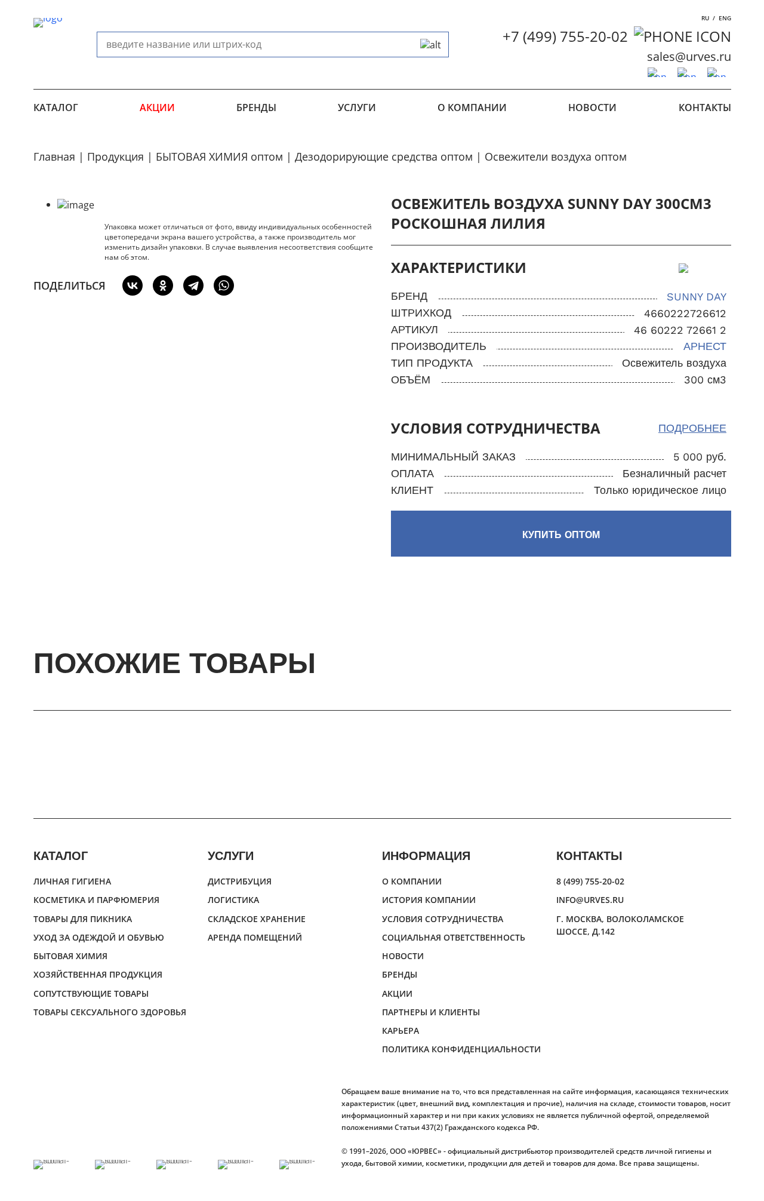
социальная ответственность (453, 937)
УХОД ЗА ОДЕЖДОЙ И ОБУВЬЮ (98, 937)
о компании (472, 107)
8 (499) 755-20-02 (590, 881)
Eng (725, 18)
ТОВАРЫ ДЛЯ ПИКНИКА (82, 918)
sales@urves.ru (689, 56)
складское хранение (257, 918)
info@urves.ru (590, 899)
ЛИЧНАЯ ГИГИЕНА (72, 881)
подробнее (692, 428)
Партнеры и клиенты (431, 1012)
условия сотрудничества (442, 918)
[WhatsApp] (224, 285)
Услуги (357, 107)
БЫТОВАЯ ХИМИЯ (70, 956)
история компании (429, 899)
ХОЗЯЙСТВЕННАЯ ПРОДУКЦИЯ (97, 974)
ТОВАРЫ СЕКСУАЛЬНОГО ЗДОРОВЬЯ (109, 1012)
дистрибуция (240, 881)
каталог (55, 107)
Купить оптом (561, 534)
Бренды (256, 107)
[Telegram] (193, 285)
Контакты (705, 107)
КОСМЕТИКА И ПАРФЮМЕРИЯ (96, 899)
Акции (157, 107)
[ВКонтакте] (132, 285)
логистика (233, 899)
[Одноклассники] (163, 285)
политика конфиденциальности (461, 1049)
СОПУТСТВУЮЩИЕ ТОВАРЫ (91, 993)
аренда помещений (255, 937)
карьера (400, 1030)
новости (592, 107)
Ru (705, 18)
